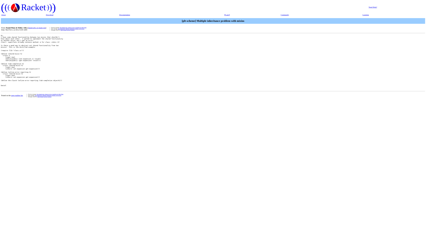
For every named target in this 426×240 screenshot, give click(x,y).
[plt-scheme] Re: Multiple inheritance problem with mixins (71, 28)
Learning (366, 15)
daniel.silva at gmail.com (37, 28)
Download (49, 15)
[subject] (69, 30)
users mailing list (17, 95)
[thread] (65, 30)
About (3, 15)
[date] (61, 30)
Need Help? (373, 7)
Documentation (124, 15)
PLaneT (227, 15)
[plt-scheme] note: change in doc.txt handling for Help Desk (73, 27)
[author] (72, 30)
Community (285, 15)
